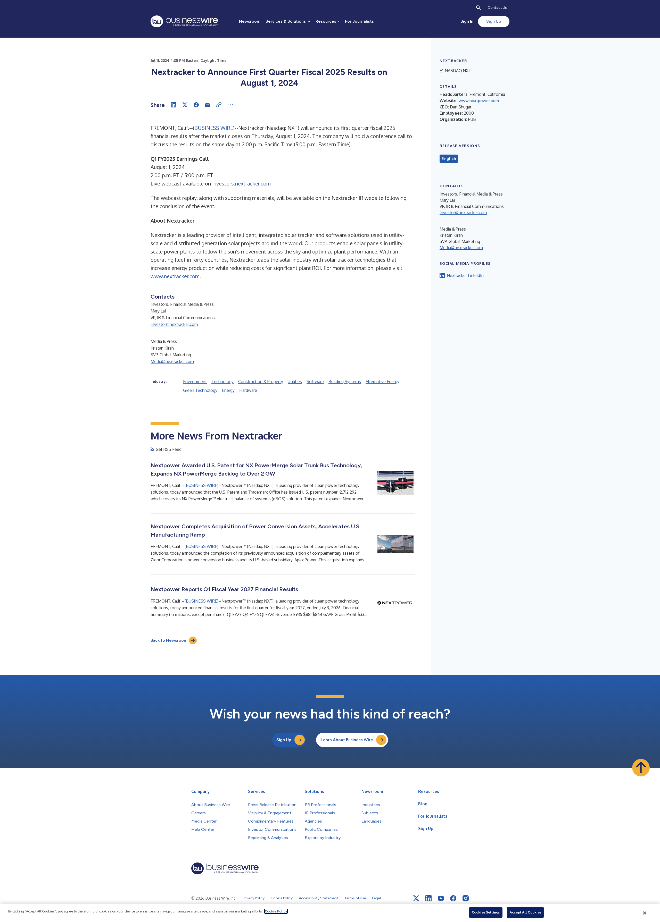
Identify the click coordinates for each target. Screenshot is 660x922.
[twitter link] (416, 898)
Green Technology (200, 390)
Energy (228, 390)
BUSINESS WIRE (213, 127)
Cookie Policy (276, 911)
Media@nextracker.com (172, 361)
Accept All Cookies (525, 912)
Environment (195, 381)
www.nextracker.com (175, 276)
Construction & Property (260, 381)
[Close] (644, 913)
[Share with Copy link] (219, 105)
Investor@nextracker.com (174, 324)
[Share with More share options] (230, 105)
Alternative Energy (382, 381)
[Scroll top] (641, 767)
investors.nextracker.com (241, 183)
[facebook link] (453, 898)
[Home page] (184, 21)
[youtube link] (441, 898)
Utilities (295, 381)
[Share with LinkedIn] (173, 105)
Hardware (248, 390)
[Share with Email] (207, 105)
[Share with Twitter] (185, 105)
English (449, 158)
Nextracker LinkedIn (465, 275)
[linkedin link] (428, 898)
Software (315, 381)
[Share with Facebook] (196, 105)
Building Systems (344, 381)
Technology (222, 381)
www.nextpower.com (479, 100)
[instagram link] (466, 898)
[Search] (478, 7)
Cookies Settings (486, 912)
